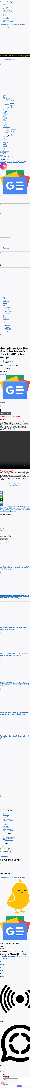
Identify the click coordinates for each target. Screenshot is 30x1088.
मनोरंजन (5, 118)
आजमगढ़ (12, 103)
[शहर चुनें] (0, 961)
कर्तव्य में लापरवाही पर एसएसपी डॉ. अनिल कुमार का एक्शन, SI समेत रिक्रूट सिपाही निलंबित (13, 654)
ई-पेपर (1, 971)
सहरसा (11, 107)
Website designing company (13, 955)
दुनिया (4, 96)
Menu (2, 1072)
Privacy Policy (7, 10)
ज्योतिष (4, 113)
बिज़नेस (5, 117)
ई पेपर (4, 120)
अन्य (4, 305)
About (4, 4)
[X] (15, 499)
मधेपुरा (11, 105)
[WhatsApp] (15, 497)
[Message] (15, 502)
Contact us (6, 6)
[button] (15, 405)
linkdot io (4, 856)
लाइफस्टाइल (6, 301)
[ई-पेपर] (0, 967)
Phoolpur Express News (17, 486)
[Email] (15, 494)
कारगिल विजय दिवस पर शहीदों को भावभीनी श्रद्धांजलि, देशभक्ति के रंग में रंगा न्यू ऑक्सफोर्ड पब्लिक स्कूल (14, 713)
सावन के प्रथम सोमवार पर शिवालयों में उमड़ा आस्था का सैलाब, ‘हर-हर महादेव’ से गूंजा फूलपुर (14, 596)
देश (4, 97)
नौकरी (4, 115)
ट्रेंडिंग (4, 94)
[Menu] (0, 1068)
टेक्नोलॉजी (5, 114)
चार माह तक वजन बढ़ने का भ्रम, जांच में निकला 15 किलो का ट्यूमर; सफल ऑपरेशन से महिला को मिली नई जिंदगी (14, 684)
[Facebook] (15, 492)
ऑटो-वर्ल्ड (5, 108)
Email (1, 946)
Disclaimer (6, 9)
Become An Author (8, 11)
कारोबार (5, 111)
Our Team (5, 7)
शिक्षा (4, 110)
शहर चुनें (2, 964)
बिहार (7, 104)
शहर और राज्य (6, 98)
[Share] (15, 505)
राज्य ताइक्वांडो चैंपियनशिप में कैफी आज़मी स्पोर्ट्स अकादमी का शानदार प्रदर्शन (13, 628)
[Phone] (10, 1080)
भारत (4, 297)
